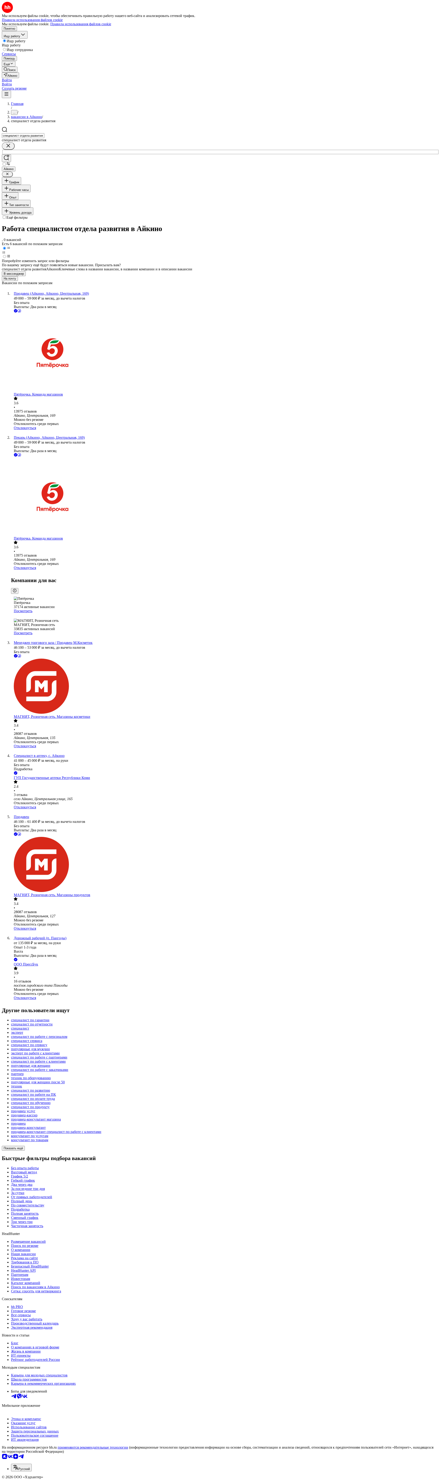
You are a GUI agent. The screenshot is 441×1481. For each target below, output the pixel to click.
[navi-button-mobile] (6, 94)
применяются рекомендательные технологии (93, 1447)
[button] (7, 80)
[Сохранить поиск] (6, 158)
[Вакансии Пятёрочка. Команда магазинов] (225, 353)
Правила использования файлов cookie (80, 24)
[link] (9, 69)
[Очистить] (8, 146)
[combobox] (23, 135)
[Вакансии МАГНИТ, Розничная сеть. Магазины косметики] (225, 687)
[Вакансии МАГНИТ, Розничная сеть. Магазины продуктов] (225, 865)
